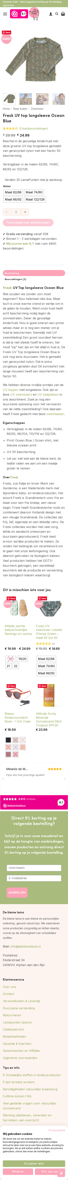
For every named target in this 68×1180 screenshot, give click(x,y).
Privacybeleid (57, 1130)
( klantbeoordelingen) (33, 128)
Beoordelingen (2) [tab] (15, 279)
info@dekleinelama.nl (25, 946)
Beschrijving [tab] (12, 273)
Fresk (7, 287)
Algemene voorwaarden (20, 1058)
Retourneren (12, 1015)
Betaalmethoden (14, 1036)
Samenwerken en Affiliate (21, 1051)
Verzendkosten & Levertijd (21, 1001)
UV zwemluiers (21, 394)
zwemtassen (55, 414)
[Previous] (8, 59)
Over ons (9, 987)
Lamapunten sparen (17, 1022)
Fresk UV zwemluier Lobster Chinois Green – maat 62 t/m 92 (49, 632)
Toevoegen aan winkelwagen (28, 222)
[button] (5, 14)
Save (8, 32)
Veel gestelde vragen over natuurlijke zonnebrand (29, 1105)
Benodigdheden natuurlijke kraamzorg (30, 1089)
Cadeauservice (13, 1029)
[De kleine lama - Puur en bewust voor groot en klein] (34, 13)
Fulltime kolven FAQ (17, 1096)
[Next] (59, 59)
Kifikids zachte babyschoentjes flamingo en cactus (18, 630)
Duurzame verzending (19, 1008)
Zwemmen (37, 108)
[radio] (13, 192)
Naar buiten (20, 108)
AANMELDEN (17, 892)
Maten (7, 186)
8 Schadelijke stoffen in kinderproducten (32, 1075)
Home (6, 108)
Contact (8, 994)
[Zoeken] (56, 13)
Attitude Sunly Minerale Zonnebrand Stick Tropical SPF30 (49, 719)
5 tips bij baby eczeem (19, 1082)
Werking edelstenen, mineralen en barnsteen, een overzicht (27, 1117)
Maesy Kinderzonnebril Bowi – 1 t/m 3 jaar (18, 717)
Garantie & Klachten (17, 1044)
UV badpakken (48, 394)
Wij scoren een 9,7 (20, 243)
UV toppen (11, 390)
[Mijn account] (51, 14)
